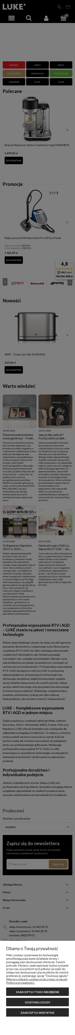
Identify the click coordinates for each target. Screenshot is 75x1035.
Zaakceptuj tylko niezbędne (37, 992)
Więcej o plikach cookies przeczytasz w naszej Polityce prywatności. (36, 980)
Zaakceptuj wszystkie (37, 1012)
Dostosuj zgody (37, 1002)
